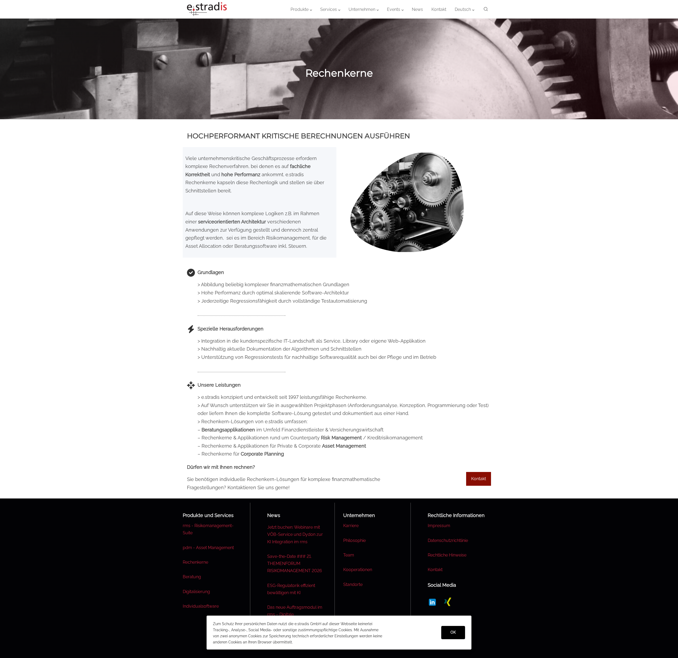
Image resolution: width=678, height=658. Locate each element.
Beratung (192, 576)
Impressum (439, 525)
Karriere (351, 525)
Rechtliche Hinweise (447, 555)
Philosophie (354, 540)
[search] (484, 10)
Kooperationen (357, 569)
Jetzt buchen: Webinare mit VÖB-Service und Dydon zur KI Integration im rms (295, 534)
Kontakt (435, 569)
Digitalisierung (196, 591)
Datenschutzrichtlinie (448, 540)
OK (453, 632)
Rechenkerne (195, 562)
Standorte (353, 584)
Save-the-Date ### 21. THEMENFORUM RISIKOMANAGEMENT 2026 (294, 563)
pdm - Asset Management (208, 547)
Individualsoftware (201, 606)
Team (348, 555)
